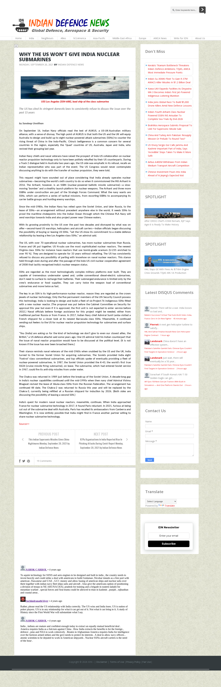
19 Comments (44, 460)
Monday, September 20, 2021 (36, 64)
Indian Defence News (71, 64)
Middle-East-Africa (122, 38)
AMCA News (160, 38)
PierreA (154, 324)
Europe (142, 38)
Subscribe (169, 543)
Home (18, 38)
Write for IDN (181, 38)
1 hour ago (165, 335)
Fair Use (146, 661)
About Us (200, 38)
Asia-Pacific (99, 38)
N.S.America (79, 38)
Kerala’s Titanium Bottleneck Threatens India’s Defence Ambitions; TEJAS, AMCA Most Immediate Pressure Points (169, 69)
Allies (63, 38)
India (31, 38)
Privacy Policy (133, 661)
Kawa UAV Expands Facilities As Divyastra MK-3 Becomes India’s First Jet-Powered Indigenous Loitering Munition (169, 92)
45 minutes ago (180, 318)
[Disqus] (75, 517)
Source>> (24, 424)
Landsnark (156, 341)
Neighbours (47, 38)
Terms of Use (117, 661)
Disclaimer (101, 661)
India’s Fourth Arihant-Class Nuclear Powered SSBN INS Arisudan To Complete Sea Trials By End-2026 (166, 115)
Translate (170, 505)
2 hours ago (182, 352)
